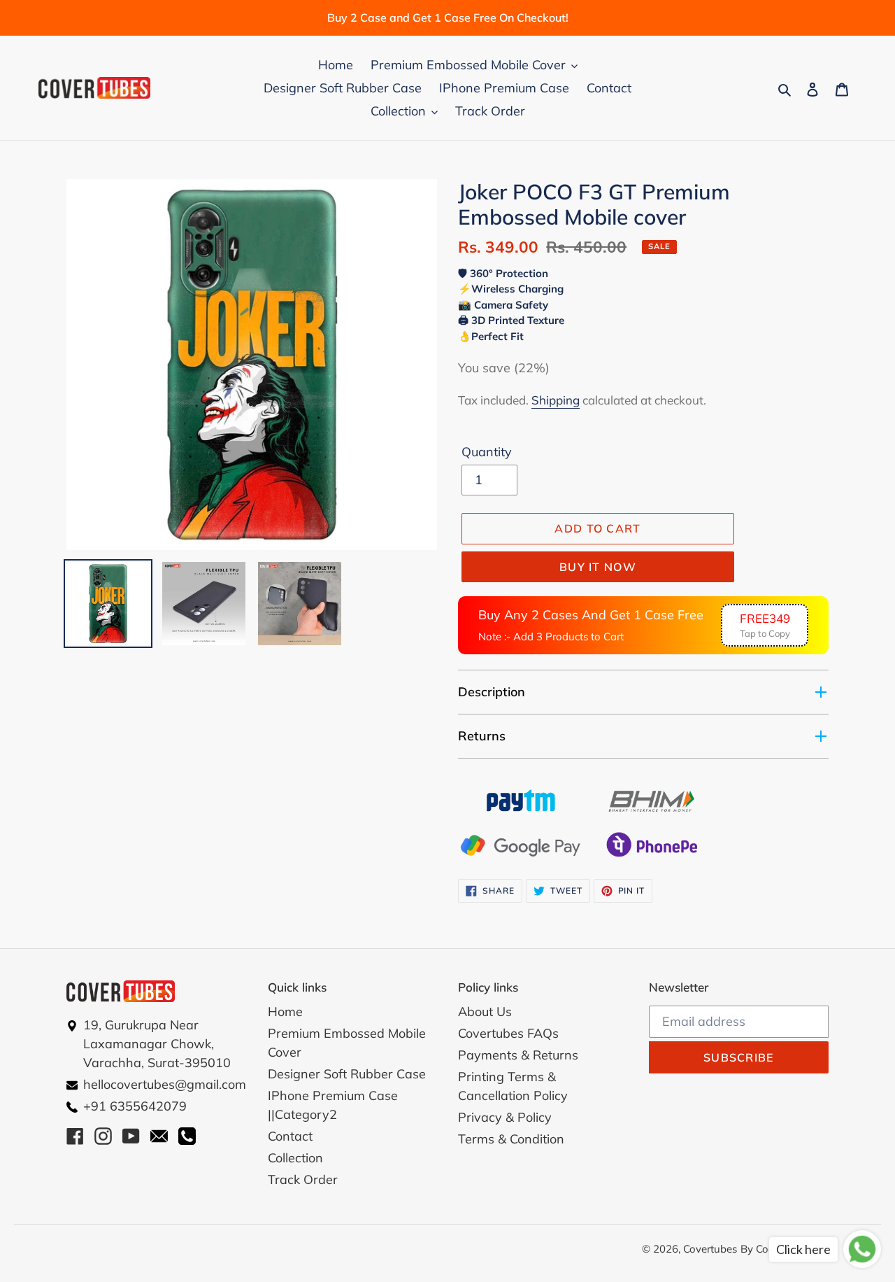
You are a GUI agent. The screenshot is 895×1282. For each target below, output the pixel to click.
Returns (482, 736)
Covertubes (710, 1248)
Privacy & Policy (505, 1117)
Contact (290, 1136)
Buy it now (597, 567)
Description (491, 692)
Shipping (555, 400)
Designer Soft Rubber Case (347, 1074)
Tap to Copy (765, 625)
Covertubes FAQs (508, 1033)
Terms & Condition (511, 1139)
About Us (485, 1011)
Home (285, 1011)
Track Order (303, 1179)
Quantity (486, 452)
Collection (295, 1158)
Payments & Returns (518, 1055)
